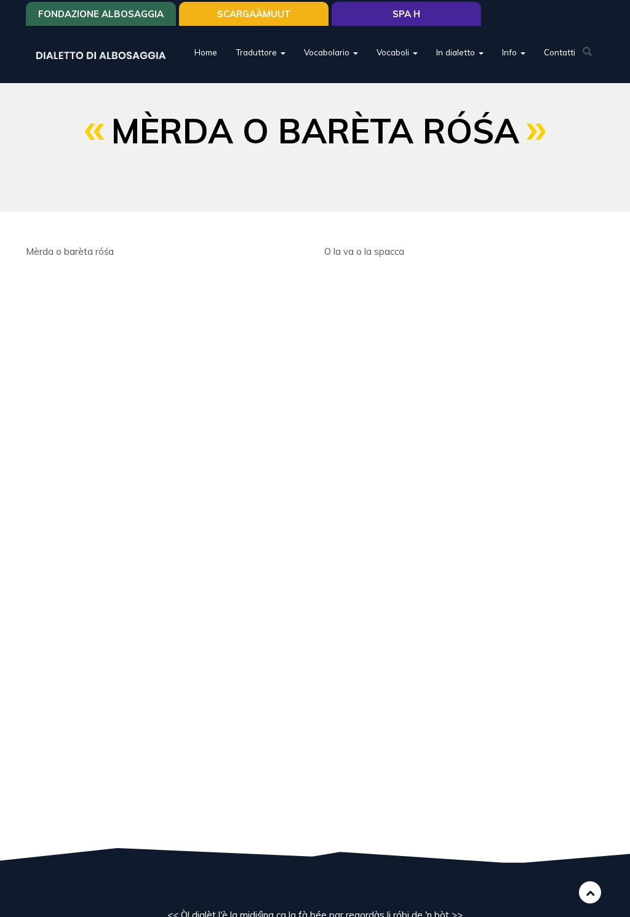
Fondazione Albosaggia (101, 14)
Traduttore (257, 52)
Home (205, 52)
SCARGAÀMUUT (254, 14)
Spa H (406, 14)
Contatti (559, 52)
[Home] (105, 54)
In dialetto (456, 52)
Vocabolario (328, 52)
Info (510, 52)
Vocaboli (394, 52)
